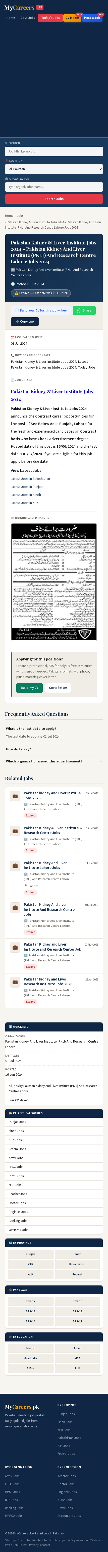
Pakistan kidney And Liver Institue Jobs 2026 (52, 796)
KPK (30, 1264)
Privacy (34, 1545)
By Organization (77, 1540)
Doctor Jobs (17, 1203)
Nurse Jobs (65, 1500)
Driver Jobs (65, 1508)
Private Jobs (39, 1540)
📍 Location (14, 161)
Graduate (30, 1358)
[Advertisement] (54, 81)
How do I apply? (18, 749)
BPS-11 (77, 1321)
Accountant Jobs (69, 1516)
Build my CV (29, 688)
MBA (77, 1358)
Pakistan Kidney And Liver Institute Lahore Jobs (45, 865)
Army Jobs (16, 1158)
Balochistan (77, 1264)
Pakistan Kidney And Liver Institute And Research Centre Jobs (49, 909)
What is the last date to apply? (31, 728)
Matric (30, 1348)
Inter (77, 1348)
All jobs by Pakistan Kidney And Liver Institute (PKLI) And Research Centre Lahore (53, 1089)
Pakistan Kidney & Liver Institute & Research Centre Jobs (53, 830)
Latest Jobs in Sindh (26, 494)
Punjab (30, 1254)
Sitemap (10, 1540)
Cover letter (58, 688)
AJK (30, 1274)
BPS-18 (30, 1311)
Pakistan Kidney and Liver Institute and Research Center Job (52, 947)
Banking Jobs (18, 1221)
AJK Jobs (64, 1446)
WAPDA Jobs (13, 1516)
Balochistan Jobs (69, 1438)
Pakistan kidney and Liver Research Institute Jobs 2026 (48, 982)
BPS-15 (77, 1311)
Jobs (20, 216)
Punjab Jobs (17, 1122)
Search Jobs (54, 198)
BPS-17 (30, 1301)
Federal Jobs (17, 1149)
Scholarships (57, 1540)
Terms (23, 1545)
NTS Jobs (15, 1185)
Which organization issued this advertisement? (44, 761)
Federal (77, 1274)
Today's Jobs (50, 18)
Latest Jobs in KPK (25, 502)
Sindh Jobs (16, 1131)
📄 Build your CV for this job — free (41, 310)
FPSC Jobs (16, 1167)
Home (11, 18)
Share (87, 310)
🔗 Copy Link (24, 321)
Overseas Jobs (18, 1230)
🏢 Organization (17, 179)
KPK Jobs (15, 1140)
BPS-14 (30, 1321)
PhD (77, 1368)
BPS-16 (77, 1301)
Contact (45, 1545)
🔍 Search (12, 143)
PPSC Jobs (16, 1176)
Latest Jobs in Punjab (27, 486)
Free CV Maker (18, 1100)
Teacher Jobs (18, 1194)
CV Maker (73, 17)
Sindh (77, 1254)
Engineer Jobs (18, 1212)
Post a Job (93, 17)
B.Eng (30, 1368)
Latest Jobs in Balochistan (30, 478)
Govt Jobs (28, 18)
